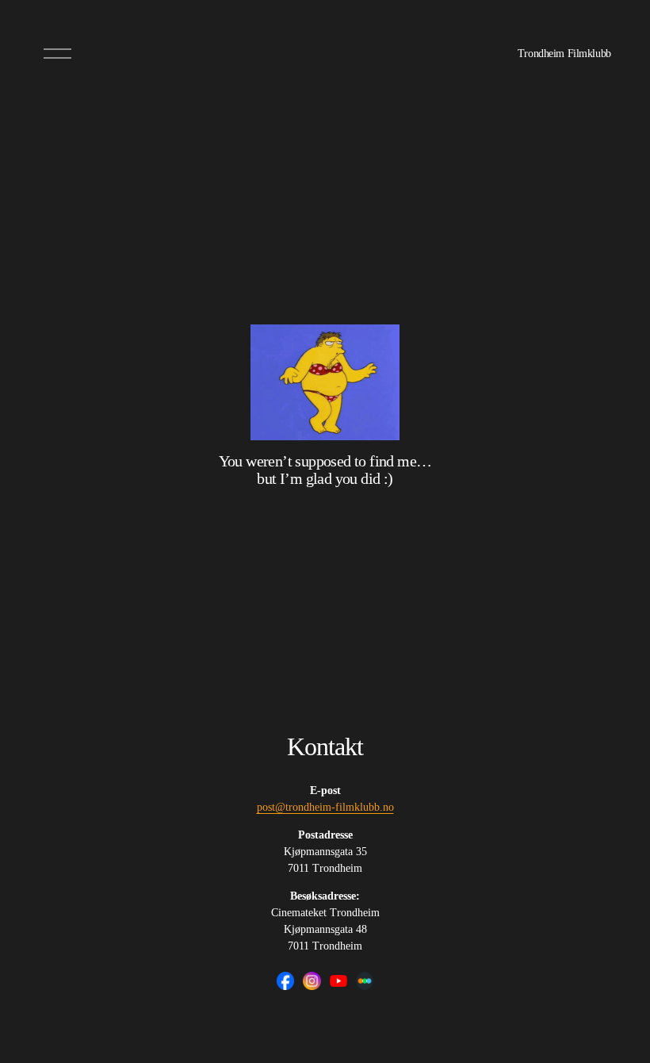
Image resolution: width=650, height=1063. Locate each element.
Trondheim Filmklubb (564, 53)
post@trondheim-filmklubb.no (325, 807)
